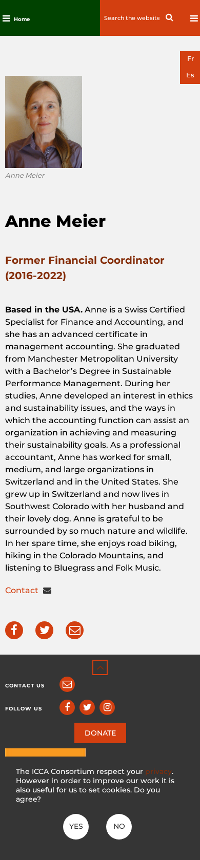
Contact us (25, 685)
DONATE (100, 733)
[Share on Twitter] (44, 630)
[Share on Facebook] (14, 630)
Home (22, 19)
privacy (158, 771)
